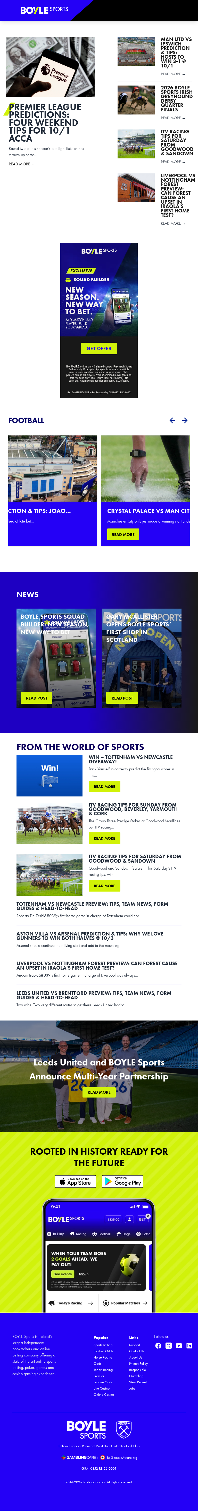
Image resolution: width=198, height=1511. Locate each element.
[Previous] (172, 420)
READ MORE (123, 534)
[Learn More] (75, 1181)
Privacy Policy (138, 1363)
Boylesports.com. (94, 1482)
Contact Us (136, 1351)
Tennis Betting (103, 1370)
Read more (104, 786)
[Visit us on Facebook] (158, 1345)
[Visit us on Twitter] (168, 1345)
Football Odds (103, 1351)
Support (134, 1345)
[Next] (184, 420)
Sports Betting (103, 1345)
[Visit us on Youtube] (179, 1345)
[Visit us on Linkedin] (189, 1345)
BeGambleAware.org (122, 1457)
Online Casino (104, 1394)
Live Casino (102, 1388)
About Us (135, 1357)
